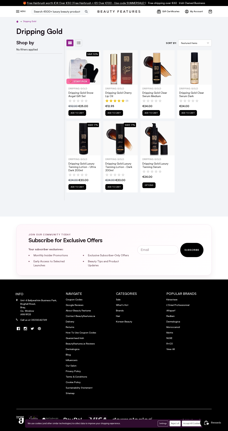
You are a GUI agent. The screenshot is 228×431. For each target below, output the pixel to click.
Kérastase (171, 299)
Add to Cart (77, 113)
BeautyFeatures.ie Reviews (80, 343)
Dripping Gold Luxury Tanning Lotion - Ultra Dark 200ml (82, 167)
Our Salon (71, 365)
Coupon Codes (74, 299)
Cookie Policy (73, 382)
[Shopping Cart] (210, 11)
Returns (70, 327)
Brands (120, 310)
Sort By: (171, 43)
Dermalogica (72, 349)
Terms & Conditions (76, 376)
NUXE (169, 338)
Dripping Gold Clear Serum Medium (154, 94)
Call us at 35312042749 (33, 319)
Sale (118, 299)
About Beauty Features (78, 310)
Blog (68, 354)
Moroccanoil (173, 327)
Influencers (71, 360)
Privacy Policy (73, 371)
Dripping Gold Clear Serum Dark (191, 94)
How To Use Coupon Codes (81, 332)
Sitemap (70, 393)
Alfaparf (170, 310)
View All (170, 349)
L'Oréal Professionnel (177, 305)
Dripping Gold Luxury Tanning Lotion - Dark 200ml (118, 167)
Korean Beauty (124, 321)
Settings (163, 423)
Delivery (70, 321)
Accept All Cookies (191, 423)
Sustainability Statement (79, 387)
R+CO (169, 343)
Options (149, 185)
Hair (118, 316)
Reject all (175, 423)
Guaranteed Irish (75, 338)
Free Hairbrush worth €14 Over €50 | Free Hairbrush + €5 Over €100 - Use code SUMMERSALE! (86, 3)
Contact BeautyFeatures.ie (80, 316)
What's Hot (122, 305)
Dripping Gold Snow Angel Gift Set (80, 94)
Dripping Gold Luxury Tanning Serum (155, 165)
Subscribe (191, 249)
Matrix (169, 332)
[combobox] (57, 11)
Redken (170, 316)
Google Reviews (74, 305)
